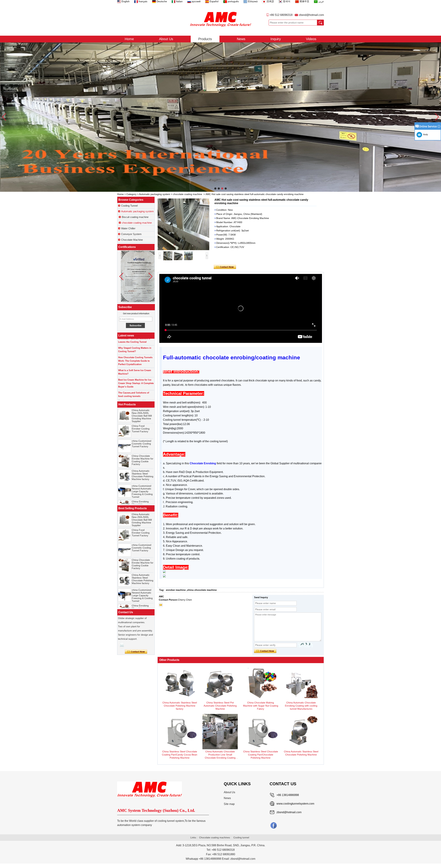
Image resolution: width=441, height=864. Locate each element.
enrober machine (176, 590)
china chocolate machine (202, 590)
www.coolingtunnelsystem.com (295, 803)
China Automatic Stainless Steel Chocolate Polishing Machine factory (142, 451)
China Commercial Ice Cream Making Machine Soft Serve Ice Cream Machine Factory (142, 502)
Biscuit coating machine (135, 217)
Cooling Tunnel (129, 205)
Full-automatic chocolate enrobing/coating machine (231, 357)
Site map (229, 803)
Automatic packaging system (154, 194)
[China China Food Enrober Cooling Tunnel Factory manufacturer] (124, 407)
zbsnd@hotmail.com (311, 14)
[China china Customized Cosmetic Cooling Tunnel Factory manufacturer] (124, 422)
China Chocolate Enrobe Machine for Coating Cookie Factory (142, 436)
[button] (215, 188)
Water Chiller (128, 228)
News (241, 39)
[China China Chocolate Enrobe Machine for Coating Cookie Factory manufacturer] (124, 437)
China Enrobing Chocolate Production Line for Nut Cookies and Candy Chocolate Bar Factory (142, 485)
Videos (311, 39)
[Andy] (122, 645)
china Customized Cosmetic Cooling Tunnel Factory (141, 420)
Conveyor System (131, 234)
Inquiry (275, 39)
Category (131, 194)
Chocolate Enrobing (203, 463)
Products (205, 39)
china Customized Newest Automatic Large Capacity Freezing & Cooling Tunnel (142, 468)
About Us (166, 39)
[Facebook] (273, 825)
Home (129, 39)
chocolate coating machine (187, 194)
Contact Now (136, 652)
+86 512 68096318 (281, 14)
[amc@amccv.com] (161, 605)
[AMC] (220, 19)
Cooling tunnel (241, 837)
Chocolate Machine (132, 239)
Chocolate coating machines (214, 837)
